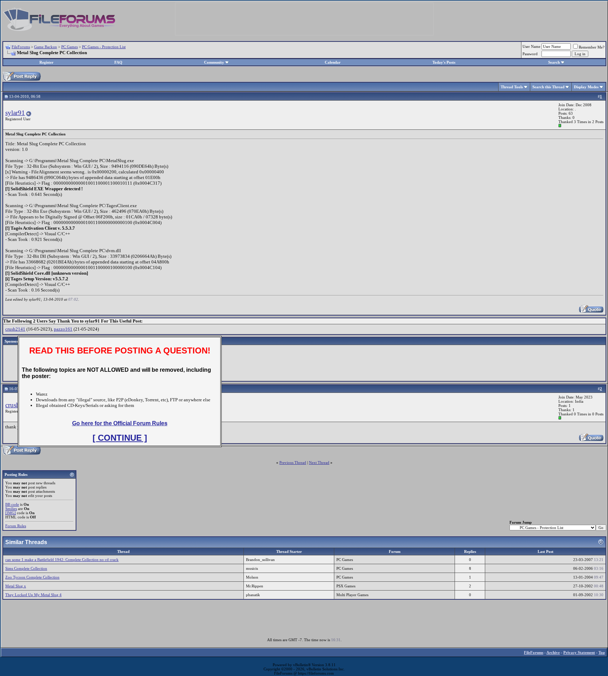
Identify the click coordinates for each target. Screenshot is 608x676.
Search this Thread (548, 87)
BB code (12, 504)
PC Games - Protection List (104, 47)
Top (601, 652)
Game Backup (45, 47)
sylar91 (15, 112)
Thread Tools (512, 87)
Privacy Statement (579, 652)
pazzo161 (63, 329)
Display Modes (586, 87)
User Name (531, 46)
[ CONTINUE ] (120, 437)
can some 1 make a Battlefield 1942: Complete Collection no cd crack (62, 559)
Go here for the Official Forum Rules (119, 423)
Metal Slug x (15, 586)
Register (46, 62)
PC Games (69, 47)
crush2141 (15, 329)
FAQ (118, 62)
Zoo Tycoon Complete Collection (32, 577)
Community (214, 62)
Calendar (333, 62)
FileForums (21, 47)
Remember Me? (591, 47)
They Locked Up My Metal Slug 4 (33, 595)
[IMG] (10, 513)
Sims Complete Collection (26, 568)
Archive (553, 652)
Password (530, 54)
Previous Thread (292, 462)
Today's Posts (443, 62)
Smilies (11, 508)
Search (554, 62)
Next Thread (319, 462)
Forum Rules (15, 526)
